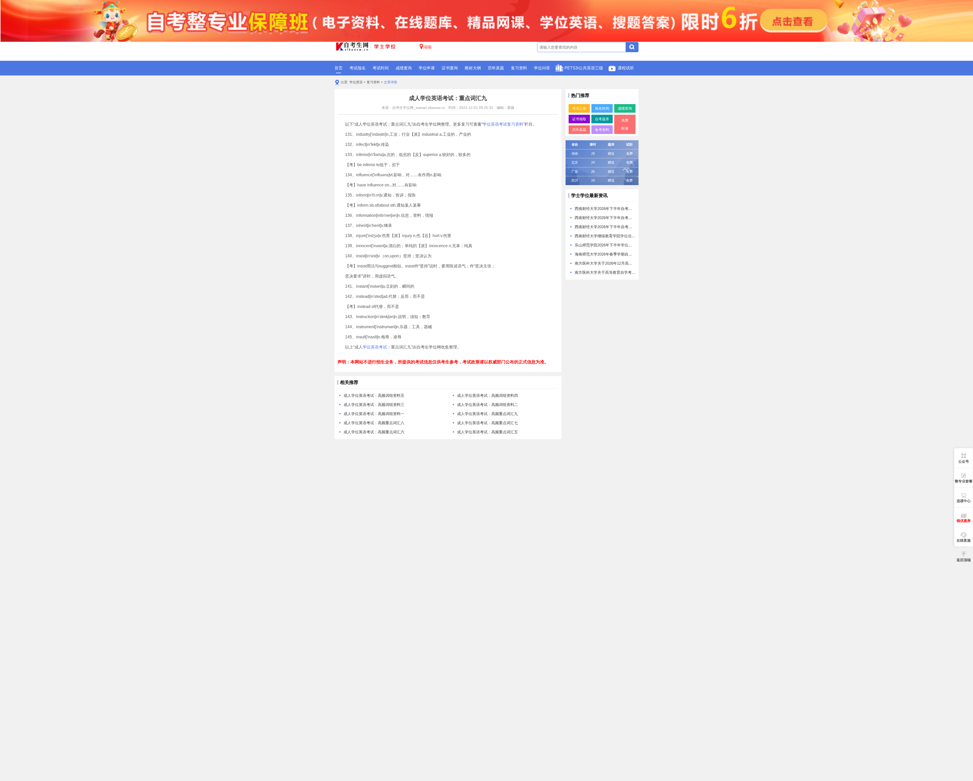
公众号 (963, 461)
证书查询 (450, 68)
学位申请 (427, 68)
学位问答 (542, 68)
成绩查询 (404, 68)
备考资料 (602, 130)
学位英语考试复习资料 (503, 124)
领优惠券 (964, 521)
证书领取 (579, 119)
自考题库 (602, 119)
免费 (629, 153)
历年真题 (496, 68)
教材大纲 (473, 68)
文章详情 (390, 82)
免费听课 (624, 124)
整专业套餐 (963, 481)
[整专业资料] (486, 20)
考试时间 (380, 68)
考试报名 (357, 68)
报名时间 (602, 108)
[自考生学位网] (366, 47)
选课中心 (964, 501)
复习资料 (519, 68)
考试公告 (579, 108)
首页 (338, 68)
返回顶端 (964, 560)
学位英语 (356, 82)
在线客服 (964, 540)
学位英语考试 (375, 347)
